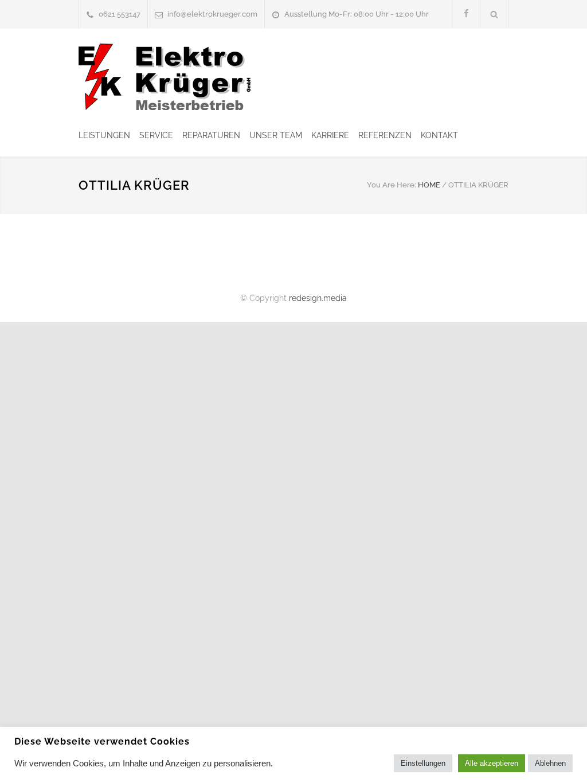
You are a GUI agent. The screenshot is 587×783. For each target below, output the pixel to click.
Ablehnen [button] (550, 763)
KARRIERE (330, 135)
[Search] (494, 14)
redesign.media (318, 298)
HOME (429, 185)
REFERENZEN (385, 135)
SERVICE (156, 135)
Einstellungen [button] (423, 763)
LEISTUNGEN (104, 135)
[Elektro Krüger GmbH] (165, 77)
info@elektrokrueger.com (212, 14)
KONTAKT (439, 135)
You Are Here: (391, 185)
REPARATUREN (211, 135)
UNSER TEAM (275, 135)
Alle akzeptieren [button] (491, 763)
